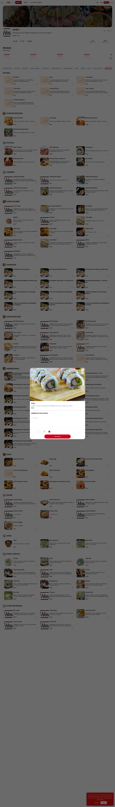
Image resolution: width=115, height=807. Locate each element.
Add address (57, 436)
